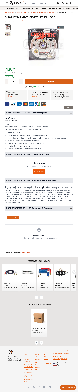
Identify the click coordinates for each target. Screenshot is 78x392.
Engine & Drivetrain (30, 8)
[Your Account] (63, 3)
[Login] (63, 3)
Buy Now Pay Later (28, 376)
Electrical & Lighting (13, 8)
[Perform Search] (58, 3)
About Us (38, 354)
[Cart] (71, 3)
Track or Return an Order (61, 351)
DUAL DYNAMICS (11, 121)
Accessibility (47, 363)
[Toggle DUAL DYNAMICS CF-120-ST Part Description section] (71, 113)
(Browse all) (39, 307)
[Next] (41, 297)
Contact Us (37, 368)
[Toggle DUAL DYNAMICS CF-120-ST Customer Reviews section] (71, 154)
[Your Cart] (71, 3)
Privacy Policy (46, 360)
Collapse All (68, 108)
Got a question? (68, 387)
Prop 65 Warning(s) (28, 253)
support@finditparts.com (61, 353)
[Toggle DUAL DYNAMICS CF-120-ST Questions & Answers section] (71, 208)
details (34, 96)
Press (37, 365)
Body (68, 8)
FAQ (36, 362)
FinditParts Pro (28, 367)
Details (10, 96)
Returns (26, 357)
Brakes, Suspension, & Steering (52, 8)
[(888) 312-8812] (67, 3)
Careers (37, 360)
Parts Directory (28, 372)
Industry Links (28, 369)
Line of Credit (28, 364)
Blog (36, 357)
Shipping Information (27, 360)
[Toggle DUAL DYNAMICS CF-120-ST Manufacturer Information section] (71, 180)
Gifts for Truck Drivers (28, 380)
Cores (25, 354)
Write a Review (19, 21)
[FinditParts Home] (16, 3)
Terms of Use (46, 355)
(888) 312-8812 (57, 356)
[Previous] (37, 297)
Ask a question (13, 218)
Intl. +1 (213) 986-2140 (60, 359)
